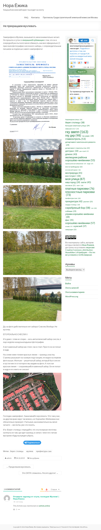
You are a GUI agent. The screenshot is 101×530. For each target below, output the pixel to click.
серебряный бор (77, 207)
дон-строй (84, 151)
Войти (68, 283)
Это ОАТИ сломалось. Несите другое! (40, 473)
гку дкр (73, 135)
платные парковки (79, 188)
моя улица (75, 178)
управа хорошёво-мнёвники (79, 215)
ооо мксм (70, 185)
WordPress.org (71, 296)
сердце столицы (72, 205)
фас (69, 220)
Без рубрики (34, 458)
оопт (80, 185)
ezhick (9, 458)
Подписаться (33, 442)
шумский (79, 226)
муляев (29, 451)
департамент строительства (77, 148)
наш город (72, 182)
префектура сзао (43, 451)
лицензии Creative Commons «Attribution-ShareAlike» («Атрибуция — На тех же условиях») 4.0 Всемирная (80, 251)
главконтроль (75, 138)
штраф (68, 226)
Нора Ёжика (15, 5)
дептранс (71, 151)
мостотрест (73, 176)
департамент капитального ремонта (80, 143)
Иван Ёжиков (88, 245)
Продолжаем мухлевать (18, 467)
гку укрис (88, 136)
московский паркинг (73, 170)
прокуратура (73, 201)
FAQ (26, 17)
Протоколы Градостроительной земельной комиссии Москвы (70, 17)
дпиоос (71, 154)
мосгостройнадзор (74, 167)
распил (88, 201)
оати (86, 182)
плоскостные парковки (80, 193)
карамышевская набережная (75, 163)
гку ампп (76, 131)
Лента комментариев (74, 292)
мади (90, 163)
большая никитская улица (77, 126)
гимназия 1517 (72, 129)
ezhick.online (44, 506)
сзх (94, 208)
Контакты (35, 17)
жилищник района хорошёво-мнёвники (80, 159)
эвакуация (70, 229)
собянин (70, 211)
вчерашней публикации (33, 40)
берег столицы (16, 451)
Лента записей (72, 288)
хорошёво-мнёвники (80, 222)
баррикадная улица (73, 119)
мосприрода (73, 173)
